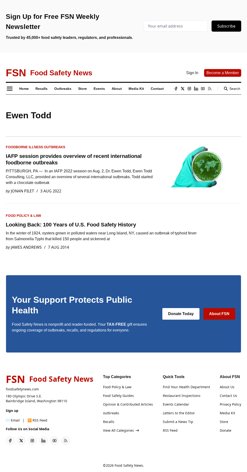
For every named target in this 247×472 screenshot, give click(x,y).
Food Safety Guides (118, 395)
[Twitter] (182, 88)
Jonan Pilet (22, 191)
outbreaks (111, 413)
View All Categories (118, 430)
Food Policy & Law (23, 216)
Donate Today (181, 314)
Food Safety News (129, 465)
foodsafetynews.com (22, 389)
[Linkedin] (196, 88)
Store (224, 421)
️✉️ (13, 420)
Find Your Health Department (186, 387)
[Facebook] (176, 88)
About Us (227, 387)
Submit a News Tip (178, 421)
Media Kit (227, 413)
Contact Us (228, 395)
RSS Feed (170, 430)
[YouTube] (203, 88)
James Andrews (26, 247)
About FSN (219, 314)
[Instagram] (189, 88)
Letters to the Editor (179, 413)
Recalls (108, 421)
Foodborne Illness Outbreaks (35, 147)
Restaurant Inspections (181, 395)
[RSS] (209, 88)
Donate (225, 430)
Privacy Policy (230, 404)
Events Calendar (176, 404)
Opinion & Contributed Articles (128, 404)
